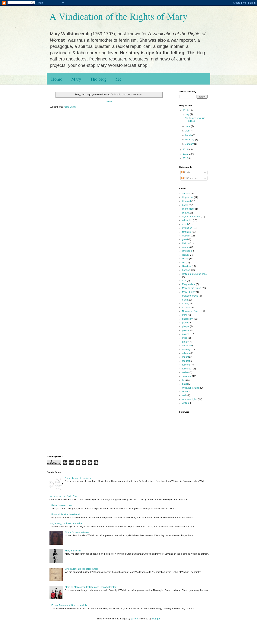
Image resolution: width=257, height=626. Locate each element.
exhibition (187, 228)
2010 (186, 158)
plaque (185, 326)
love (184, 280)
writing (185, 403)
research (186, 364)
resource (186, 368)
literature (186, 266)
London (186, 270)
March (188, 135)
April (188, 130)
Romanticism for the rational (65, 514)
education (187, 220)
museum (186, 307)
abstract (186, 193)
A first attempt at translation (78, 478)
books (185, 205)
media (185, 299)
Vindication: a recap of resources (81, 569)
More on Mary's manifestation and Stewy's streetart (90, 587)
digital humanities (191, 216)
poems (185, 330)
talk (184, 380)
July (187, 114)
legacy (185, 255)
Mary (76, 79)
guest (185, 239)
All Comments (191, 178)
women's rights (189, 399)
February (190, 139)
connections (188, 209)
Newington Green (191, 311)
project (185, 342)
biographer (187, 197)
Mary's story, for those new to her (66, 523)
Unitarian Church (191, 388)
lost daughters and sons (194, 274)
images (186, 247)
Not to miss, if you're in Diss (63, 496)
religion (186, 353)
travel (185, 384)
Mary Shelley (188, 292)
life (183, 262)
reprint (185, 357)
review (185, 372)
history (185, 243)
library (185, 258)
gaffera (134, 618)
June (188, 126)
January (189, 144)
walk (184, 395)
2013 (186, 110)
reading (186, 349)
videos (185, 391)
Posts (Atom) (69, 107)
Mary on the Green (191, 288)
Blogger (156, 618)
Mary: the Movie (190, 295)
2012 (186, 149)
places (185, 322)
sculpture (187, 376)
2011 (186, 154)
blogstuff (186, 201)
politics (185, 334)
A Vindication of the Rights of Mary (118, 16)
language (187, 251)
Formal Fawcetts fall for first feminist (69, 605)
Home (56, 79)
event (185, 224)
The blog (98, 79)
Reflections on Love (61, 505)
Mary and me (188, 284)
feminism (186, 232)
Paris (184, 315)
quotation (187, 345)
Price (184, 338)
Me (119, 79)
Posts (187, 172)
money (185, 303)
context (185, 212)
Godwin (186, 235)
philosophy (187, 319)
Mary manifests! (73, 550)
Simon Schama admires (77, 532)
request (186, 361)
